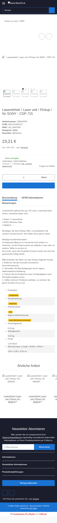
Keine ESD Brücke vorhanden (19, 320)
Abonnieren (44, 447)
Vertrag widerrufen (28, 483)
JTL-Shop (33, 508)
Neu (10, 312)
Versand (24, 147)
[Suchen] (52, 10)
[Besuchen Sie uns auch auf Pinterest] (5, 492)
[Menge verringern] (5, 177)
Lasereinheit (13, 295)
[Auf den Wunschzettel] (49, 36)
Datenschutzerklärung (12, 437)
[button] (44, 3)
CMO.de (43, 514)
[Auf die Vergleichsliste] (42, 36)
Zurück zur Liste (10, 21)
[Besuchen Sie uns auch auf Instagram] (12, 492)
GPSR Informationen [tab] (32, 198)
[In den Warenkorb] (4, 29)
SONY (15, 130)
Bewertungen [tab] (9, 203)
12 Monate (12, 303)
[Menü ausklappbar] (3, 2)
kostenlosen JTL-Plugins (24, 514)
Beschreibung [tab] (9, 198)
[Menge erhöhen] (52, 177)
